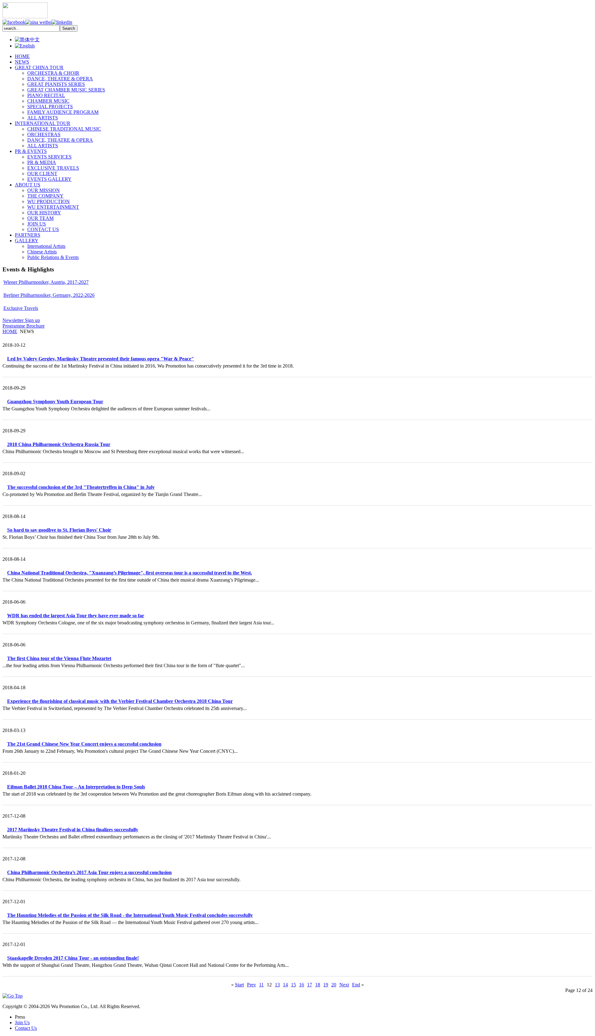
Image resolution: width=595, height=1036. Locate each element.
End (356, 984)
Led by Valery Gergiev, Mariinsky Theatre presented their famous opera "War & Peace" (100, 358)
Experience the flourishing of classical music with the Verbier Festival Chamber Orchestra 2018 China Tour (120, 701)
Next (344, 984)
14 (285, 984)
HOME (9, 331)
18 (317, 984)
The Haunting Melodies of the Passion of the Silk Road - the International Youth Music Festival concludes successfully (130, 915)
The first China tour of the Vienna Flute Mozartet (59, 658)
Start (239, 984)
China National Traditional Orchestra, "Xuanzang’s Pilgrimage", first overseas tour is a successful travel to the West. (129, 572)
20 (333, 984)
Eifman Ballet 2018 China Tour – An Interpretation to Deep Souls (76, 786)
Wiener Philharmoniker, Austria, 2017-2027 (46, 282)
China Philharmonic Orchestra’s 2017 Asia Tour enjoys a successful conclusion (89, 872)
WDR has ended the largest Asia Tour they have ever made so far (75, 615)
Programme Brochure (23, 325)
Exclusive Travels (20, 308)
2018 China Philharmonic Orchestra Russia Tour (58, 444)
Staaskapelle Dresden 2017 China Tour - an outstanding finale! (73, 958)
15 (293, 984)
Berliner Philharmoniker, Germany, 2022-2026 (49, 295)
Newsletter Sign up (21, 320)
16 (301, 984)
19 (325, 984)
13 (277, 984)
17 (309, 984)
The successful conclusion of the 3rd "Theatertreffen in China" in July (81, 487)
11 (261, 984)
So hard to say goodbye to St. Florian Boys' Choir (59, 530)
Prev (251, 984)
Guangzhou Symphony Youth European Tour (55, 401)
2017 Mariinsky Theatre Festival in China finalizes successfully (72, 829)
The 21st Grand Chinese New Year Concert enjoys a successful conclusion (84, 744)
